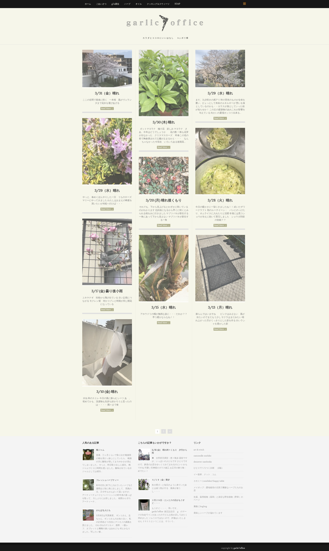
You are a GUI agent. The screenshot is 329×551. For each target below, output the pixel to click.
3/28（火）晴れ (220, 200)
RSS (244, 3)
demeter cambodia (203, 462)
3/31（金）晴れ (107, 93)
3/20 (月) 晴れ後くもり (164, 200)
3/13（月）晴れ (220, 307)
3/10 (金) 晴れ (107, 392)
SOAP (177, 4)
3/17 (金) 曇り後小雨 (107, 291)
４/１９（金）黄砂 (161, 480)
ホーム (88, 4)
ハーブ (127, 4)
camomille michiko (202, 456)
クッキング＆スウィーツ (158, 4)
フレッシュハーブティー (107, 480)
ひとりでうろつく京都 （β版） (209, 468)
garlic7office (239, 548)
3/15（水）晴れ (163, 307)
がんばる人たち (103, 510)
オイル (139, 4)
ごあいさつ (101, 4)
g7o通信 (115, 4)
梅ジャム (100, 450)
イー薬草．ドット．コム (205, 474)
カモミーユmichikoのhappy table (209, 481)
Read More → (107, 108)
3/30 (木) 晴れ (164, 122)
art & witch (199, 450)
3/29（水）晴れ (220, 93)
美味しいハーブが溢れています (208, 513)
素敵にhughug (200, 506)
